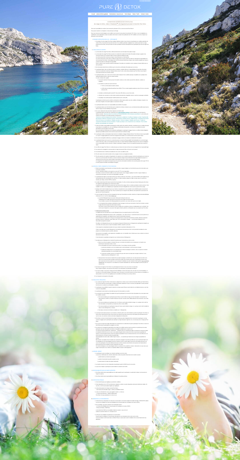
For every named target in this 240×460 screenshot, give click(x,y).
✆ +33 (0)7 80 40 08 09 (145, 1)
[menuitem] (93, 14)
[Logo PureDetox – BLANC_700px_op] (120, 7)
